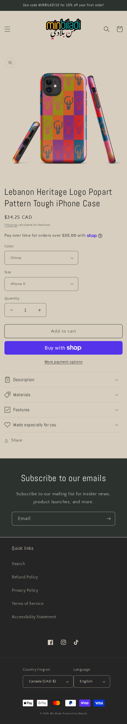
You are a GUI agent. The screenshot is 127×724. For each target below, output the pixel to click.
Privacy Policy (25, 590)
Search (18, 564)
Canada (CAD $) (42, 681)
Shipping (10, 225)
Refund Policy (25, 577)
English (86, 681)
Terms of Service (28, 603)
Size (8, 272)
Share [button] (16, 440)
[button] (7, 29)
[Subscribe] (108, 519)
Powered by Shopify (75, 713)
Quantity (11, 298)
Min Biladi (56, 713)
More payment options (64, 362)
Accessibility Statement (34, 617)
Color (9, 246)
